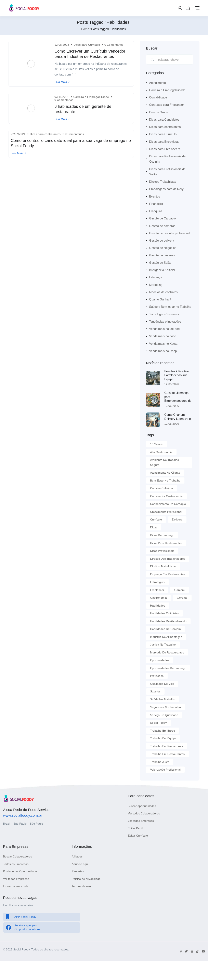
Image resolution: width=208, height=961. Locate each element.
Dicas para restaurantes (166, 543)
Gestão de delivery (161, 240)
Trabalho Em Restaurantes (167, 754)
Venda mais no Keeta (163, 343)
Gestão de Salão (160, 262)
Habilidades (157, 605)
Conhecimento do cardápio (168, 503)
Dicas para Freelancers (164, 149)
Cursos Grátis (158, 112)
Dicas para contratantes (45, 134)
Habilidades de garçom (165, 629)
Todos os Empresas (15, 864)
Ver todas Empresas (141, 820)
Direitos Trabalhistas (162, 181)
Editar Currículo (138, 835)
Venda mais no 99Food (164, 328)
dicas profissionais (162, 550)
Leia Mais (60, 81)
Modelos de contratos (163, 292)
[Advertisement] (71, 192)
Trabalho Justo (159, 761)
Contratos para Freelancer (166, 104)
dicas (153, 527)
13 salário (156, 444)
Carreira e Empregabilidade (91, 96)
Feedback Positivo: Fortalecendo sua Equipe (177, 375)
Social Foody (158, 722)
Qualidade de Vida (162, 683)
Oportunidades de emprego (168, 668)
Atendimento (157, 82)
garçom (179, 590)
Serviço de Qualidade (164, 715)
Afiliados (77, 856)
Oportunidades (159, 660)
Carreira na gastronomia (166, 496)
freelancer (157, 590)
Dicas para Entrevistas (164, 141)
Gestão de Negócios (162, 247)
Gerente (182, 597)
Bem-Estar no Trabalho (165, 480)
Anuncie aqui (80, 864)
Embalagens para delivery (166, 189)
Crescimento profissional (166, 511)
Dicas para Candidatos (164, 119)
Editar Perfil (135, 828)
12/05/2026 (171, 384)
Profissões (157, 675)
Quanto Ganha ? (160, 299)
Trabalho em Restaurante (166, 746)
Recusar (82, 942)
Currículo (156, 519)
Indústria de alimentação (166, 636)
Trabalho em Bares (162, 730)
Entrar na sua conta (15, 886)
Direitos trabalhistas (163, 566)
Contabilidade (158, 97)
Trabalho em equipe (163, 738)
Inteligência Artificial (162, 270)
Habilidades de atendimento (168, 621)
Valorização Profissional (165, 769)
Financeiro (156, 203)
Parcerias (78, 871)
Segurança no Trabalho (165, 707)
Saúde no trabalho (162, 699)
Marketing (155, 284)
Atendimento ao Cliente (165, 472)
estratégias (157, 582)
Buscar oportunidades (142, 806)
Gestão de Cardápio (162, 218)
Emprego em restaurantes (167, 574)
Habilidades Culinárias (164, 613)
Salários (155, 691)
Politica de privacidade (86, 878)
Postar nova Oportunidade (20, 871)
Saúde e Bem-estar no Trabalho (170, 306)
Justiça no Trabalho (163, 644)
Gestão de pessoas (162, 255)
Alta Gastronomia (161, 452)
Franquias (155, 211)
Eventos (154, 196)
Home (85, 29)
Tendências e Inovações (165, 321)
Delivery (177, 519)
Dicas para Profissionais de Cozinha (167, 158)
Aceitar (126, 942)
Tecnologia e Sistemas (164, 314)
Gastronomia (158, 597)
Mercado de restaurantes (167, 652)
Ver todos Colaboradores (144, 813)
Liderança (155, 277)
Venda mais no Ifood (162, 336)
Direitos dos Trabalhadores (167, 558)
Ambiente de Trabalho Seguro (164, 462)
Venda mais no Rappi (163, 351)
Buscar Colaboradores (17, 856)
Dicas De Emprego (162, 535)
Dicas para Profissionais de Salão (167, 171)
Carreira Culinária (161, 488)
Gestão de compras (162, 226)
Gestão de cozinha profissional (169, 233)
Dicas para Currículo (87, 44)
